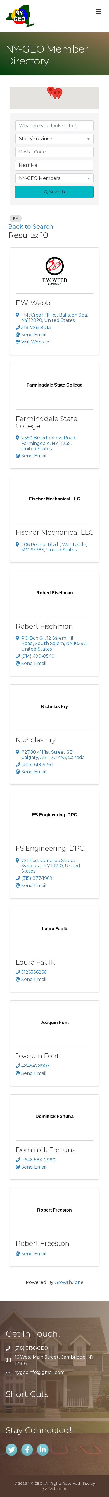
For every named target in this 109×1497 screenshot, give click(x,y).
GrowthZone (69, 1282)
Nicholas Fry (36, 740)
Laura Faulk (35, 962)
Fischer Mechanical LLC (54, 532)
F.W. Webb (33, 303)
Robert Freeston (42, 1243)
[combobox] (54, 139)
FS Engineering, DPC (50, 848)
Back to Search (30, 226)
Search (57, 192)
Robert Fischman (44, 626)
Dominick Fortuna (46, 1150)
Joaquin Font (37, 1056)
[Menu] (9, 1409)
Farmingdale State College (46, 422)
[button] (55, 94)
